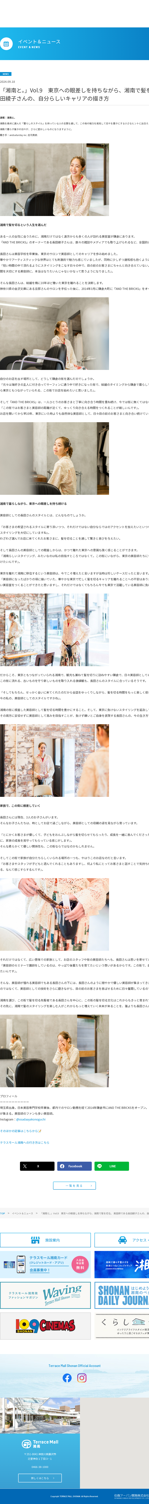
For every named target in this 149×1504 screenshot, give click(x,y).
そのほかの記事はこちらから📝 (20, 1131)
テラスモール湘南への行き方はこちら (24, 1142)
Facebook (75, 1166)
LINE (113, 1166)
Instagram (81, 1378)
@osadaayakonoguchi (31, 1119)
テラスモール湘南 (40, 1444)
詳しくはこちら (40, 1478)
